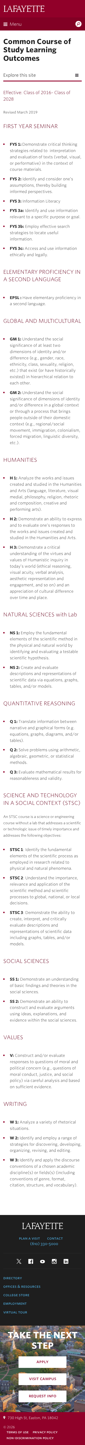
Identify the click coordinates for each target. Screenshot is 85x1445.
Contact (55, 1238)
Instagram (54, 1261)
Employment (15, 1303)
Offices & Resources (22, 1286)
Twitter (19, 1261)
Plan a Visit (29, 1238)
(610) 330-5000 (44, 1244)
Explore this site (19, 75)
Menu (16, 24)
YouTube (42, 1261)
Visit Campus (42, 1378)
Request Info (42, 1395)
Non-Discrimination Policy (30, 1438)
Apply (42, 1361)
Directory (12, 1278)
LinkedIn (66, 1261)
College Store (16, 1295)
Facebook (30, 1261)
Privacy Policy (45, 1432)
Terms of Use (18, 1432)
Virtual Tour (15, 1312)
